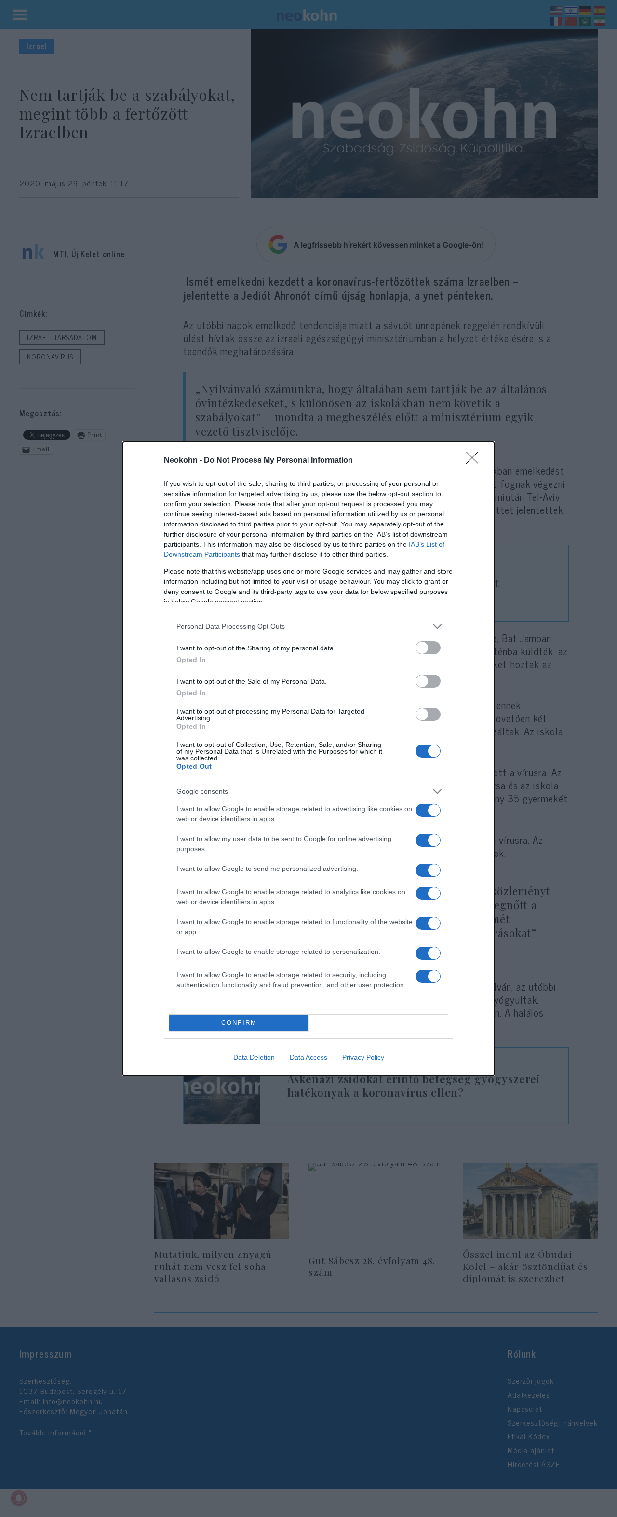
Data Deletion (254, 1057)
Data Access (308, 1057)
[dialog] (308, 759)
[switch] (428, 647)
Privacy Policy (363, 1057)
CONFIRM (239, 1022)
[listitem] (308, 626)
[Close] (475, 461)
